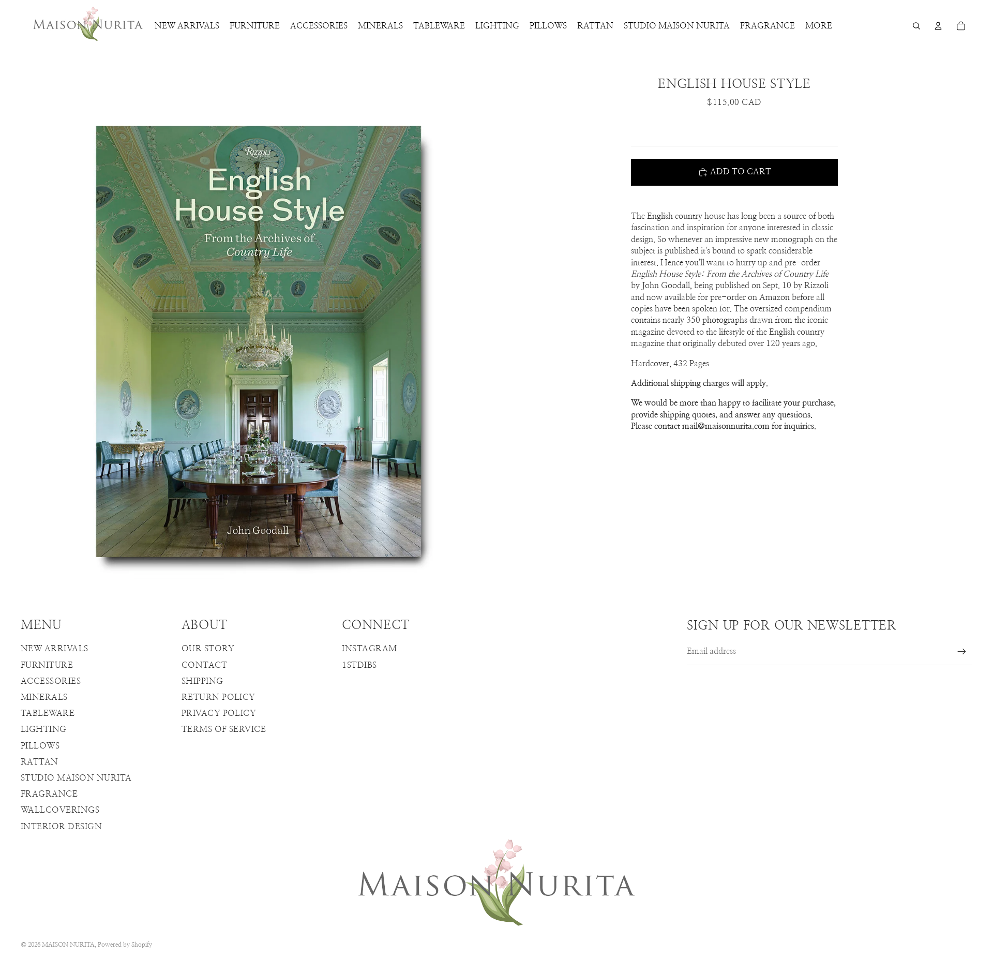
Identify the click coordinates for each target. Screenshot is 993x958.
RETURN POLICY (218, 697)
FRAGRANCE (49, 794)
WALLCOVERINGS (60, 810)
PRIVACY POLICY (219, 713)
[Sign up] (962, 651)
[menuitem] (818, 25)
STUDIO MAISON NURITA (76, 778)
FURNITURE (47, 665)
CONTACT (204, 665)
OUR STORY (208, 649)
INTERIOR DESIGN (61, 826)
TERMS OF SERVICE (224, 729)
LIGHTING (44, 729)
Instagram (369, 649)
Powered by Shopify (125, 944)
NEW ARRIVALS (54, 649)
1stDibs (359, 665)
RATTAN (39, 762)
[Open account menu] (938, 25)
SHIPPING (202, 681)
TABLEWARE (47, 713)
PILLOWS (40, 746)
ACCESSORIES (51, 681)
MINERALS (44, 697)
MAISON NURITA (68, 944)
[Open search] (916, 25)
